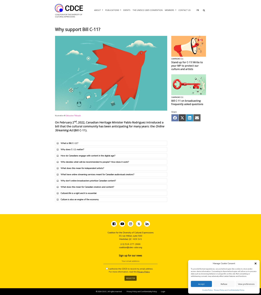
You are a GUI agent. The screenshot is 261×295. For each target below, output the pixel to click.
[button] (255, 263)
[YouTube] (122, 224)
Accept (201, 284)
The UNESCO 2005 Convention (148, 10)
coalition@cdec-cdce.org (130, 247)
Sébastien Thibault (73, 115)
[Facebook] (114, 224)
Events (126, 10)
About (97, 10)
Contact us (184, 10)
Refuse (224, 284)
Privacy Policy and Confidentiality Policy (229, 290)
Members (170, 10)
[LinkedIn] (147, 224)
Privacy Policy (143, 271)
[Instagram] (131, 224)
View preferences (246, 284)
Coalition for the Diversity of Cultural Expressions (68, 15)
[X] (139, 224)
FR (198, 10)
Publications (112, 10)
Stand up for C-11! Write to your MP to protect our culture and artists (187, 66)
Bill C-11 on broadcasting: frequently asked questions (187, 102)
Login (163, 291)
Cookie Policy (207, 290)
